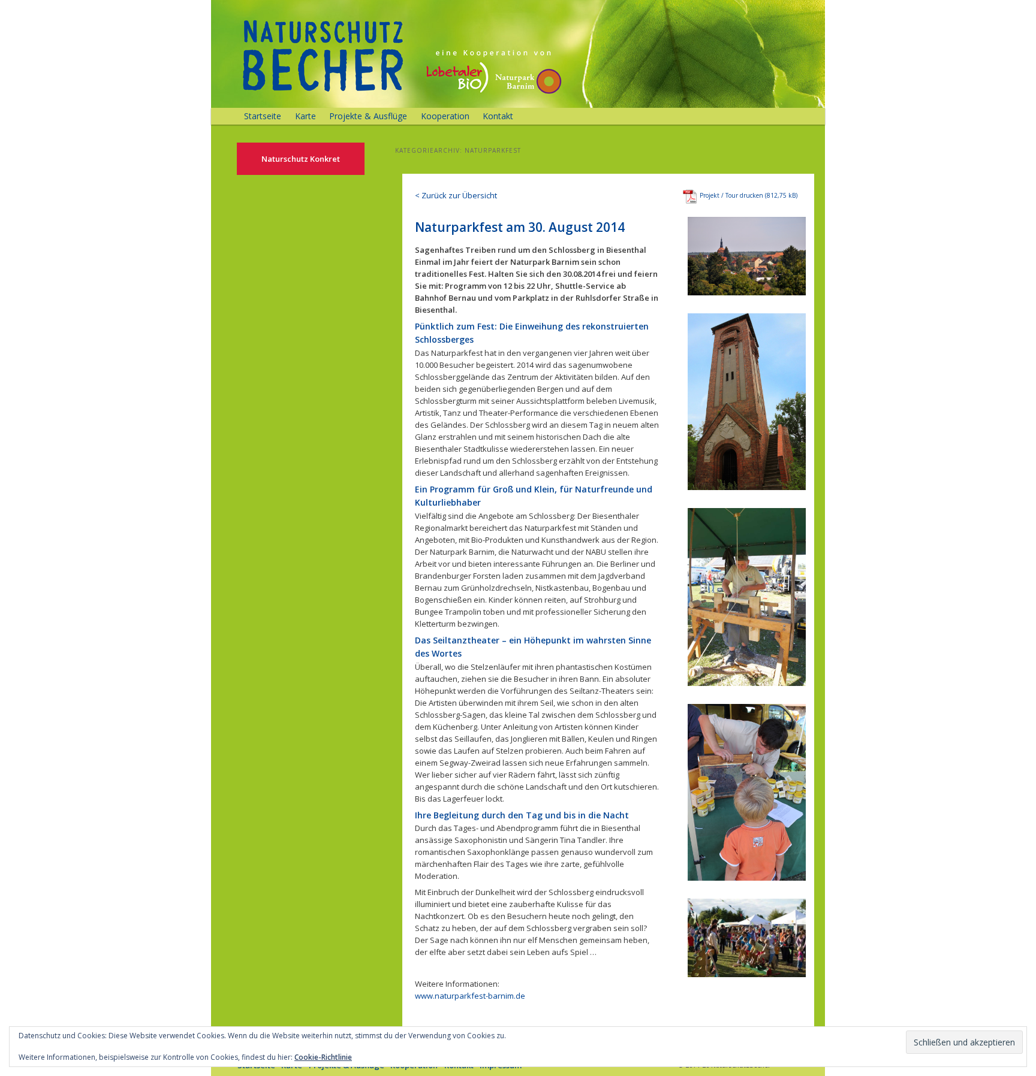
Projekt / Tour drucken (731, 195)
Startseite (262, 116)
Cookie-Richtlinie (323, 1057)
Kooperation (445, 116)
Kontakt (498, 116)
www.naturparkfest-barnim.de (470, 995)
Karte (305, 116)
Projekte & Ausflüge (368, 116)
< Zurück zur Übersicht (456, 195)
